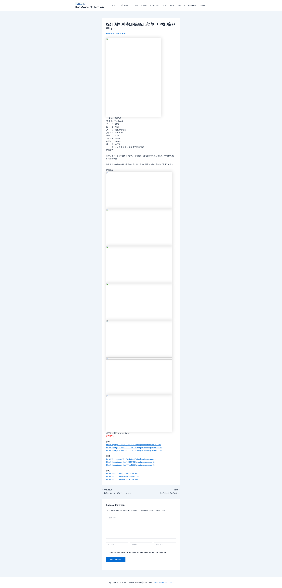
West (172, 5)
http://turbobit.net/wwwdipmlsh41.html (122, 476)
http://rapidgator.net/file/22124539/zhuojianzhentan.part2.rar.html (134, 447)
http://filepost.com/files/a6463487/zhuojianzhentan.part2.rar (131, 462)
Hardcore (192, 5)
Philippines (154, 5)
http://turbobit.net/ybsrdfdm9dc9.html (122, 473)
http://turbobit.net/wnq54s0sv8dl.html (122, 479)
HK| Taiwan (124, 5)
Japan (135, 5)
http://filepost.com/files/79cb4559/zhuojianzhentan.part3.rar (131, 465)
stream (202, 5)
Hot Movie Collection (89, 7)
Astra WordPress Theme (164, 582)
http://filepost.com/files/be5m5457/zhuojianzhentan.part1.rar (131, 459)
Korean (144, 5)
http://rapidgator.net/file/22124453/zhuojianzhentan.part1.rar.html (133, 445)
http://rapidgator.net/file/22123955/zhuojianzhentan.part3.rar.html (134, 450)
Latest (113, 5)
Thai (164, 5)
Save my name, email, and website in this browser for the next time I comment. (138, 552)
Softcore (181, 5)
